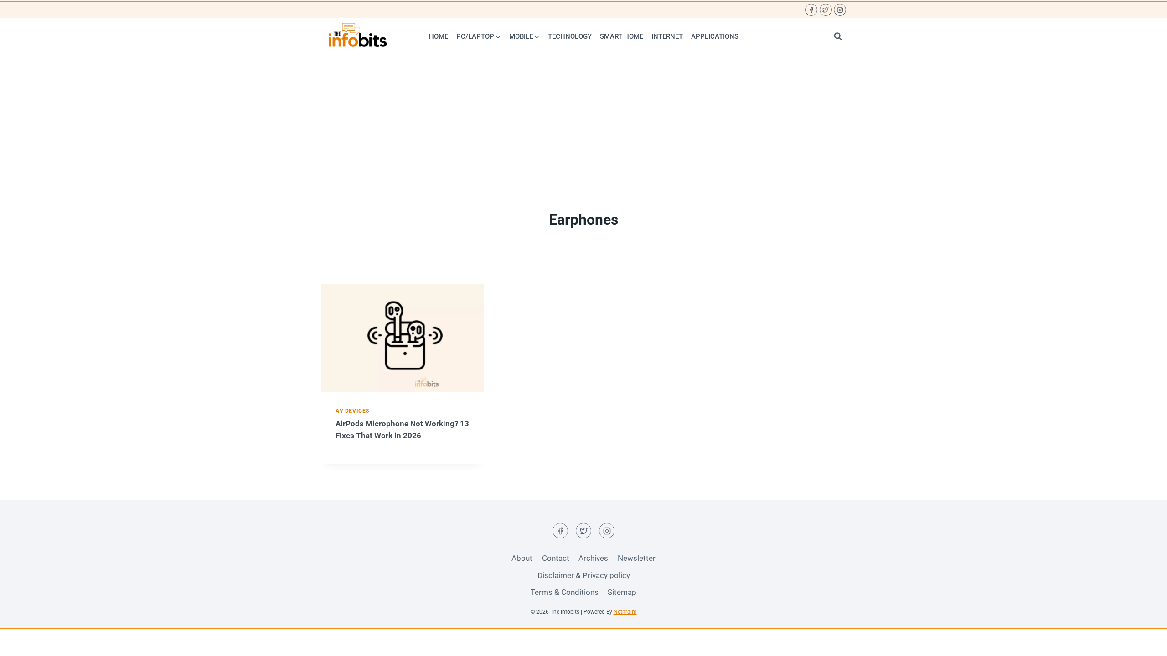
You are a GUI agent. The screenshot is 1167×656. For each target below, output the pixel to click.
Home (438, 36)
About (521, 558)
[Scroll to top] (1144, 642)
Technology (570, 36)
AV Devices (352, 411)
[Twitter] (826, 10)
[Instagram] (840, 10)
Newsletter (637, 558)
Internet (667, 36)
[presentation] (402, 338)
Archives (593, 558)
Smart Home (621, 36)
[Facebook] (811, 10)
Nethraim (625, 612)
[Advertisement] (583, 123)
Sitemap (622, 592)
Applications (714, 36)
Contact (555, 558)
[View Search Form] (838, 36)
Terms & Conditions (565, 592)
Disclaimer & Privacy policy (583, 575)
